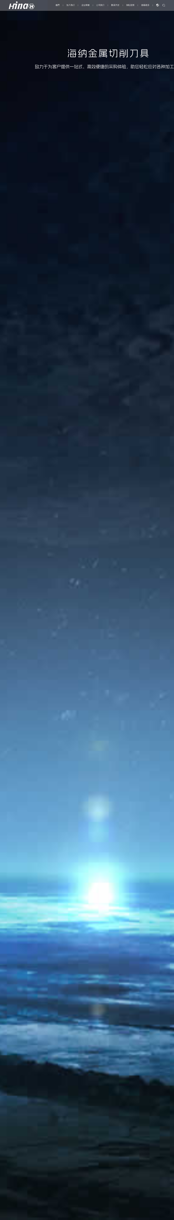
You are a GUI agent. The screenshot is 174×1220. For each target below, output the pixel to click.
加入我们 (70, 5)
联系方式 (115, 5)
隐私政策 (130, 5)
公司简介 (100, 5)
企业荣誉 (85, 5)
